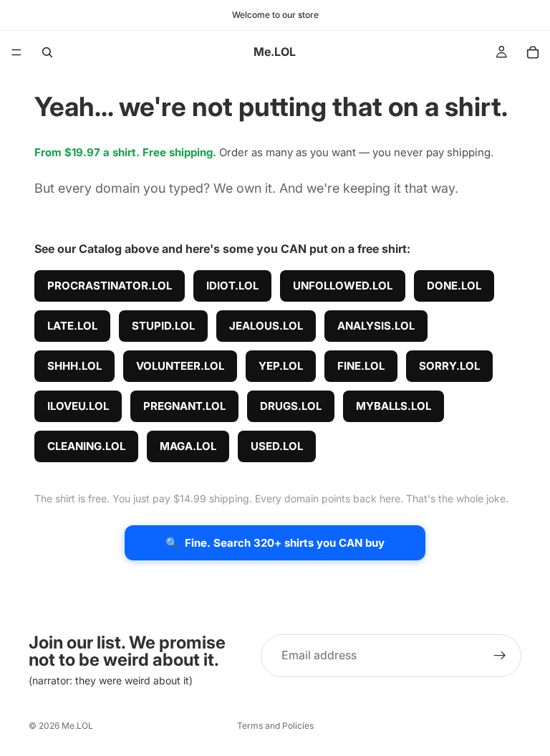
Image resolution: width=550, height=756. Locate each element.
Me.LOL (77, 725)
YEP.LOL (281, 366)
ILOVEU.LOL (78, 406)
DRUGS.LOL (291, 406)
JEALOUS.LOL (266, 325)
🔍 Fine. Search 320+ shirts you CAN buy (275, 543)
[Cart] (533, 52)
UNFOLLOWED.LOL (342, 285)
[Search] (47, 52)
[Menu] (16, 52)
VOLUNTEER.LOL (180, 366)
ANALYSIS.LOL (376, 325)
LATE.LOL (72, 325)
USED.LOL (277, 446)
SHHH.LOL (74, 366)
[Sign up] (500, 656)
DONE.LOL (454, 285)
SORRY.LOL (449, 366)
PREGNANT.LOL (184, 406)
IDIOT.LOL (232, 285)
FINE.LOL (361, 366)
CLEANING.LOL (86, 446)
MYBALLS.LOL (393, 406)
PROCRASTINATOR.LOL (109, 285)
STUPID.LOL (163, 325)
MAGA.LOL (188, 446)
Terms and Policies (275, 725)
